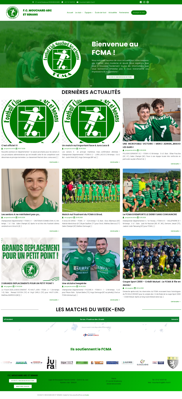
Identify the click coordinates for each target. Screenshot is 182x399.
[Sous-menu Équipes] (92, 12)
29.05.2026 (21, 217)
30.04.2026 (140, 288)
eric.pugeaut (68, 217)
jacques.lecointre (9, 149)
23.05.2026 (79, 217)
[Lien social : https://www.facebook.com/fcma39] (141, 2)
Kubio (87, 395)
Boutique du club (139, 13)
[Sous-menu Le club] (82, 12)
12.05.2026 (142, 217)
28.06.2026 (82, 149)
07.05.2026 (18, 286)
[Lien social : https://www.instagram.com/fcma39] (144, 2)
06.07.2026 (21, 149)
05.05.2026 (82, 286)
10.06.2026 (142, 150)
